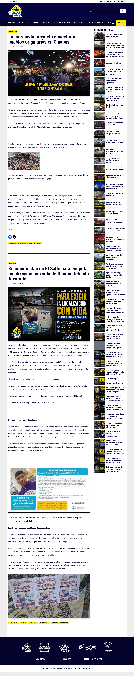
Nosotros (67, 659)
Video (80, 23)
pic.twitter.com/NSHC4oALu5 (70, 396)
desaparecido (14, 623)
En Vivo (121, 23)
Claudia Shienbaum (26, 243)
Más (109, 23)
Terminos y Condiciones (93, 659)
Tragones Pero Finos (91, 23)
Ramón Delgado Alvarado (60, 623)
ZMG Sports (71, 23)
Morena (38, 243)
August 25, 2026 (48, 403)
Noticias (20, 23)
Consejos (37, 23)
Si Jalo (62, 23)
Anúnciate (40, 659)
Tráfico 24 (13, 31)
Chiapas (13, 243)
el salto (23, 623)
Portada (11, 23)
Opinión (29, 23)
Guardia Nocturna (50, 23)
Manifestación (44, 623)
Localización (33, 623)
